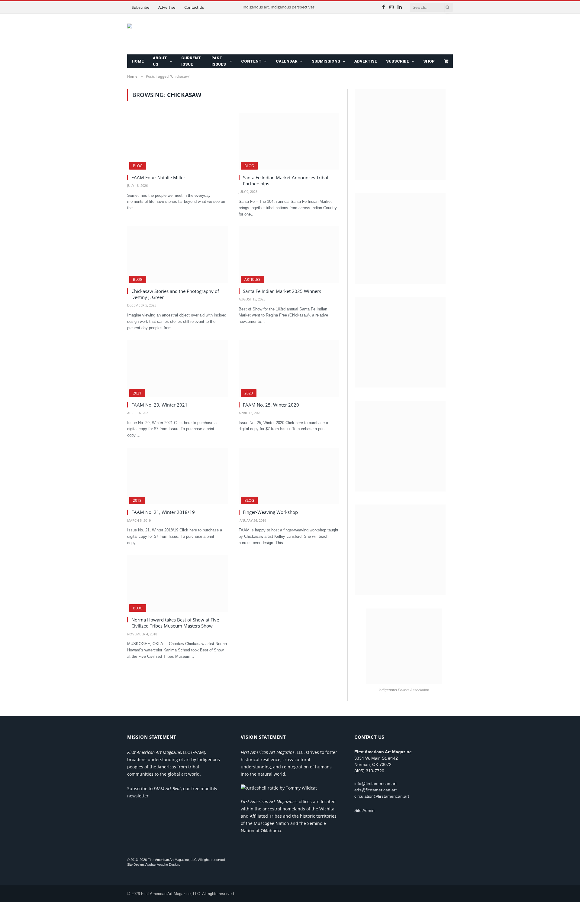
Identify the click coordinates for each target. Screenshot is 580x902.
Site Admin (364, 810)
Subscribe (140, 7)
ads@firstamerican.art (375, 789)
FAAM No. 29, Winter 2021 (159, 405)
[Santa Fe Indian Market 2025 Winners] (289, 254)
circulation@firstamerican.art (381, 796)
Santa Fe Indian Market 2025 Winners (282, 291)
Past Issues (218, 61)
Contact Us (194, 7)
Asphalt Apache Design (162, 864)
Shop (429, 61)
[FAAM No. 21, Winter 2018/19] (177, 476)
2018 (137, 500)
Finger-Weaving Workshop (270, 512)
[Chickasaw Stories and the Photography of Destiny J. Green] (177, 254)
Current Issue (191, 61)
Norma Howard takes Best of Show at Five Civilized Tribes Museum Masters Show (175, 623)
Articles (252, 279)
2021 (137, 393)
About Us (160, 61)
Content (251, 61)
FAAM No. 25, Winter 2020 (271, 405)
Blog (138, 165)
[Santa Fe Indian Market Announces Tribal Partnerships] (289, 141)
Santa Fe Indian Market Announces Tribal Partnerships (285, 180)
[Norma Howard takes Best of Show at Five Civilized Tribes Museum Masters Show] (177, 583)
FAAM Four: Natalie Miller (158, 177)
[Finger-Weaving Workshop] (289, 476)
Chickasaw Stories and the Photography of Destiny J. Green (175, 294)
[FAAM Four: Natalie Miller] (177, 141)
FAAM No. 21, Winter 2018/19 (163, 512)
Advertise (166, 7)
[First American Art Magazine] (199, 34)
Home (138, 61)
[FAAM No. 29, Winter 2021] (177, 368)
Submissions (326, 61)
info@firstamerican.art (375, 783)
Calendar (287, 61)
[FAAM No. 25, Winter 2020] (289, 368)
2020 (248, 393)
